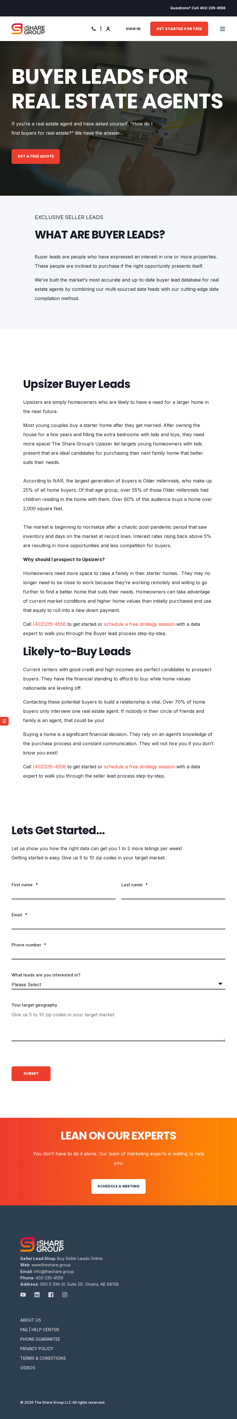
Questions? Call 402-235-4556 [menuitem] (197, 8)
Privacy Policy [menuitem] (36, 1348)
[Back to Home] (28, 28)
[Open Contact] (94, 28)
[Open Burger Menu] (222, 29)
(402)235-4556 (50, 624)
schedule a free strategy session (139, 624)
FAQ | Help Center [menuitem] (39, 1329)
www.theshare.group (51, 1264)
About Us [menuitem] (30, 1320)
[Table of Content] (4, 721)
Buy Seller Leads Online (80, 1258)
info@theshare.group (54, 1271)
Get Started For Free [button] (179, 28)
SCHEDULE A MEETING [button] (118, 1186)
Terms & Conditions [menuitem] (43, 1358)
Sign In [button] (133, 28)
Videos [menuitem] (27, 1367)
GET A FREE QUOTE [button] (36, 156)
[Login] (108, 28)
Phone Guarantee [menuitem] (40, 1339)
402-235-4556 (49, 1277)
